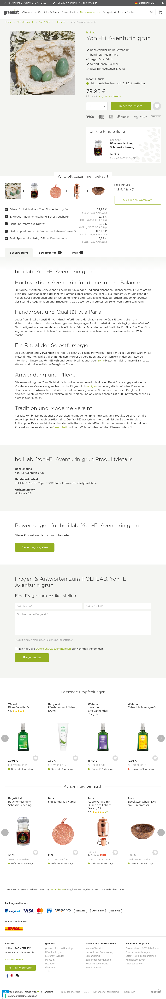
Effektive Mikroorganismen (141, 956)
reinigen (91, 386)
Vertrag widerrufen (20, 967)
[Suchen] (152, 12)
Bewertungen (49, 252)
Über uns (50, 967)
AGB (86, 992)
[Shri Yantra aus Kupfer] (55, 191)
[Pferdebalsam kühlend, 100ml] (63, 737)
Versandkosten (57, 889)
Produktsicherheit (70, 992)
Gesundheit (59, 427)
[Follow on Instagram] (17, 975)
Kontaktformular (14, 959)
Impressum (129, 992)
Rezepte (49, 963)
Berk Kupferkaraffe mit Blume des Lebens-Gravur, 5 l (43, 231)
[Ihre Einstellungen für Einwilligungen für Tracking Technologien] (21, 996)
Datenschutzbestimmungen (53, 648)
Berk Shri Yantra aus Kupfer (27, 223)
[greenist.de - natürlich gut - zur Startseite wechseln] (11, 12)
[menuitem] (162, 3)
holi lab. (91, 32)
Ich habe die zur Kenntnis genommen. (61, 648)
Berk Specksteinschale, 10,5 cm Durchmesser (38, 238)
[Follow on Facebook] (7, 975)
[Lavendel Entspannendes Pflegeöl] (103, 737)
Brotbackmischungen (138, 952)
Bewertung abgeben (35, 547)
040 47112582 (22, 948)
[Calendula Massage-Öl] (143, 737)
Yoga (101, 360)
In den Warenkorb (130, 106)
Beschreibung (19, 252)
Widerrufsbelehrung (96, 963)
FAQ (77, 252)
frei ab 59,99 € (87, 3)
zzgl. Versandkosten (110, 96)
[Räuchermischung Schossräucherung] (34, 191)
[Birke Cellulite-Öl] (23, 737)
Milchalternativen (135, 959)
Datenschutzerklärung (106, 992)
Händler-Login (53, 952)
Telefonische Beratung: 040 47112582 (27, 3)
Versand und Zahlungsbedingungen (98, 958)
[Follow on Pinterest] (12, 975)
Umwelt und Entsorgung (99, 952)
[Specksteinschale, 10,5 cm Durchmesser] (98, 191)
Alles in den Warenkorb (138, 200)
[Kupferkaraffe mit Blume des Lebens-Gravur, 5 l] (77, 191)
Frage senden (32, 657)
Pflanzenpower (134, 963)
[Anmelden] (162, 3)
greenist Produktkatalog (59, 948)
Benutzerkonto (93, 967)
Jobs (48, 971)
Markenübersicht (94, 948)
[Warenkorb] (160, 12)
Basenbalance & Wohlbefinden (143, 948)
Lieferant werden (55, 956)
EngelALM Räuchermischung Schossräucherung (40, 216)
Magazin (50, 959)
